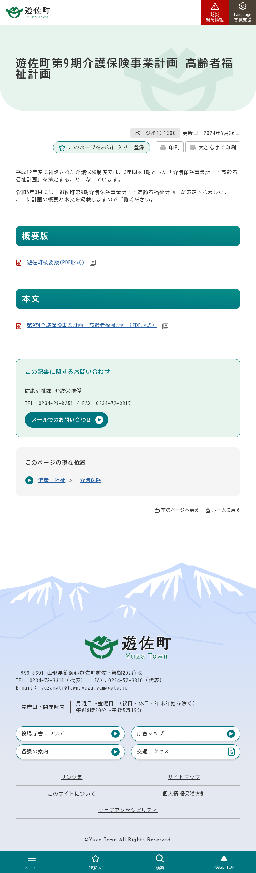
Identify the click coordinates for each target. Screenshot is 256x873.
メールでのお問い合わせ (61, 419)
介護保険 (90, 480)
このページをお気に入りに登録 (106, 147)
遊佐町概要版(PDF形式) (56, 262)
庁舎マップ (150, 733)
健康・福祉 (51, 480)
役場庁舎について (43, 733)
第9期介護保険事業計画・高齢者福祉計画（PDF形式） (92, 325)
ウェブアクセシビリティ (128, 810)
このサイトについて (71, 793)
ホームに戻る (226, 510)
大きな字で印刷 (217, 147)
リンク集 (71, 777)
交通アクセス (153, 753)
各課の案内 (35, 751)
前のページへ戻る (180, 510)
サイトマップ (184, 777)
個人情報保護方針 (184, 793)
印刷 (174, 147)
